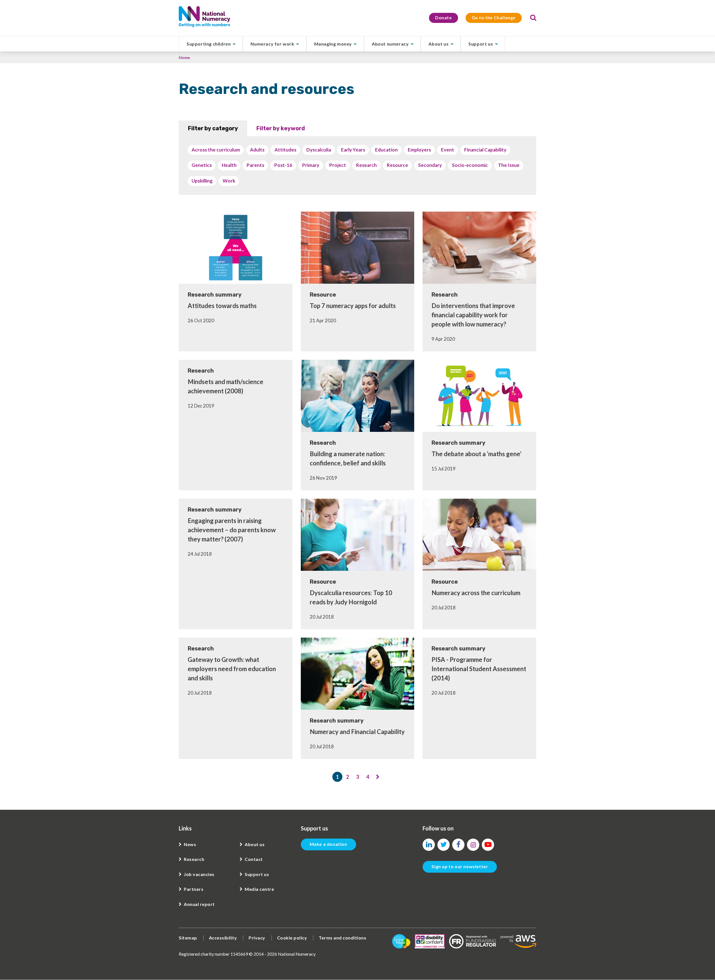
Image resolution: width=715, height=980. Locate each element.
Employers (419, 150)
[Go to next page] (378, 777)
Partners (193, 889)
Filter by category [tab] (213, 128)
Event (447, 150)
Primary (310, 165)
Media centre (259, 889)
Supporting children (209, 43)
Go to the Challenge (494, 17)
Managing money (333, 43)
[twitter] (443, 845)
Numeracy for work (272, 43)
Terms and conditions (342, 937)
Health (229, 165)
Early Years (353, 150)
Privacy (257, 937)
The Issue (508, 165)
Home (184, 57)
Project (337, 165)
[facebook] (458, 845)
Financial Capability (485, 150)
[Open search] (533, 18)
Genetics (202, 165)
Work (229, 181)
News (190, 844)
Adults (257, 150)
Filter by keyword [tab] (280, 128)
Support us (480, 43)
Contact (254, 859)
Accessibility (223, 937)
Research (366, 165)
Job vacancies (199, 874)
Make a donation (328, 844)
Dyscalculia (318, 150)
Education (386, 150)
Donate (443, 17)
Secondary (430, 165)
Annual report (199, 904)
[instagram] (473, 845)
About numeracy (390, 43)
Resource (397, 165)
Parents (255, 165)
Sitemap (188, 937)
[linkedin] (429, 845)
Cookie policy (292, 937)
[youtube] (488, 845)
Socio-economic (470, 165)
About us (438, 43)
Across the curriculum (216, 150)
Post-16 (283, 165)
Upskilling (202, 181)
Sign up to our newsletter (460, 866)
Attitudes (285, 150)
